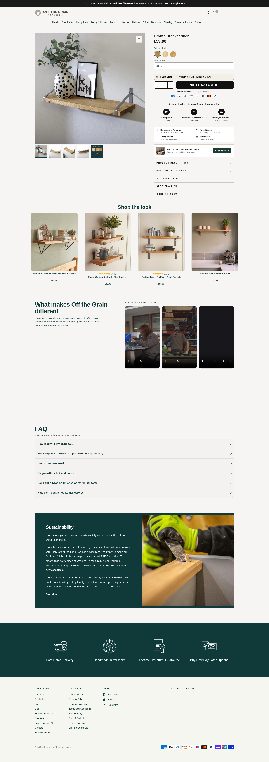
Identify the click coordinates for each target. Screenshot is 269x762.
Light (165, 54)
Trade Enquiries (43, 732)
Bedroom (114, 22)
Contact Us (40, 699)
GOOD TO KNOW (167, 194)
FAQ (37, 704)
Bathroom (156, 22)
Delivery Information (79, 704)
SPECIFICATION (166, 186)
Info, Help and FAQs (45, 723)
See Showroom (222, 151)
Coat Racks (67, 22)
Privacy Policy (76, 694)
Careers (39, 727)
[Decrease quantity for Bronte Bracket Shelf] (157, 85)
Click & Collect (76, 718)
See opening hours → (175, 3)
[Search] (208, 13)
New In (55, 22)
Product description (172, 163)
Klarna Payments (77, 723)
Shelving (168, 22)
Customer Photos (183, 22)
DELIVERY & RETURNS (171, 171)
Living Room (82, 22)
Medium (173, 54)
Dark (157, 54)
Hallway (136, 22)
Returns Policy (76, 699)
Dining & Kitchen (99, 22)
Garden (126, 22)
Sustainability (41, 718)
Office (146, 22)
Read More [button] (51, 594)
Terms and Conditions (80, 708)
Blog (37, 708)
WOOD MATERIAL (167, 178)
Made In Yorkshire (44, 713)
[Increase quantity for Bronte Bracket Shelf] (170, 85)
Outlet (198, 22)
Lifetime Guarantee (78, 727)
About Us (39, 694)
